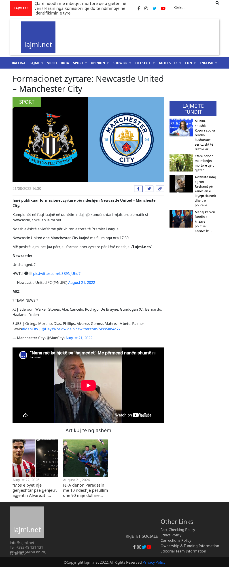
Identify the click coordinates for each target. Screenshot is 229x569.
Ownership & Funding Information (190, 545)
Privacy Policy (154, 562)
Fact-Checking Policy (178, 529)
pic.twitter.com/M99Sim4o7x (96, 328)
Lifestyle (143, 63)
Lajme (35, 63)
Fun (188, 63)
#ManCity (30, 328)
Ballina (18, 63)
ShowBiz (120, 63)
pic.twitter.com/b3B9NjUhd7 (57, 273)
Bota (65, 63)
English (206, 63)
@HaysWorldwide (57, 328)
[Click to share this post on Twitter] (148, 189)
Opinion (98, 63)
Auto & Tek (168, 63)
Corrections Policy (176, 540)
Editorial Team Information (183, 551)
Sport (78, 63)
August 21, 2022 (81, 282)
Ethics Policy (171, 535)
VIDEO (52, 63)
